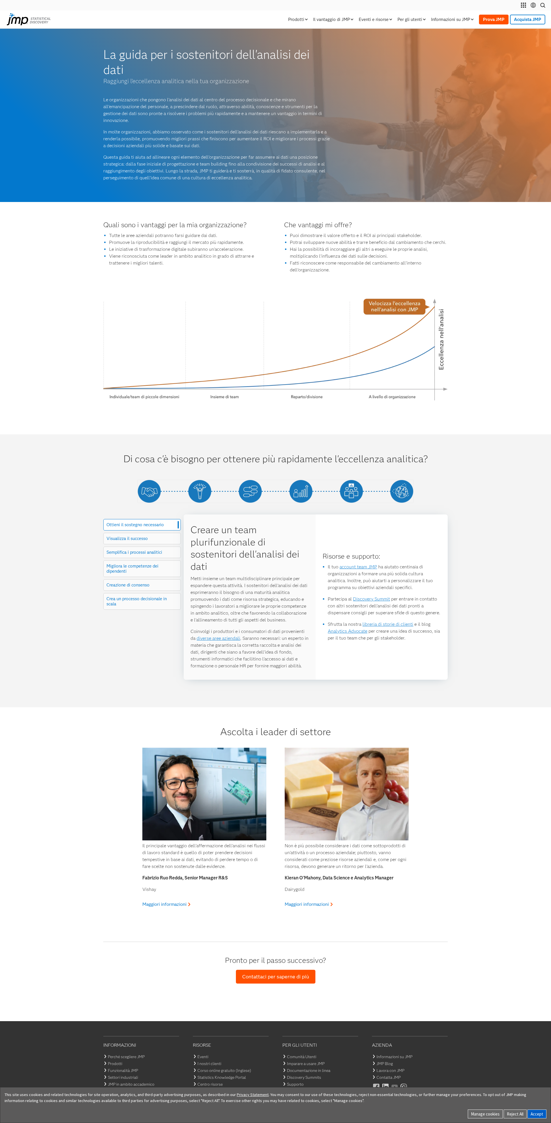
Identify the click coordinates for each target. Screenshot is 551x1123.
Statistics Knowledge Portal (221, 1077)
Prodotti (115, 1063)
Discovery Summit (371, 599)
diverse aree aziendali (218, 638)
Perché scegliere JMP (126, 1056)
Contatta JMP (389, 1077)
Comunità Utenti (301, 1056)
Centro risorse (210, 1084)
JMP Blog (385, 1063)
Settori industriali (123, 1077)
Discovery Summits (304, 1077)
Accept (537, 1114)
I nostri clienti (209, 1063)
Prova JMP (494, 19)
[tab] (142, 525)
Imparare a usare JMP (306, 1063)
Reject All (515, 1114)
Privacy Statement (253, 1094)
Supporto (295, 1084)
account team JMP (358, 567)
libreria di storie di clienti (387, 624)
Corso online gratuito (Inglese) (224, 1070)
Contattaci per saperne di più (275, 977)
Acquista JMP (527, 19)
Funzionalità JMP (123, 1070)
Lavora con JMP (390, 1070)
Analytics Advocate (347, 631)
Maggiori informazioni (164, 904)
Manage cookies (485, 1114)
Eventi (202, 1056)
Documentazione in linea (308, 1070)
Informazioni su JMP (394, 1056)
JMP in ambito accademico (131, 1084)
